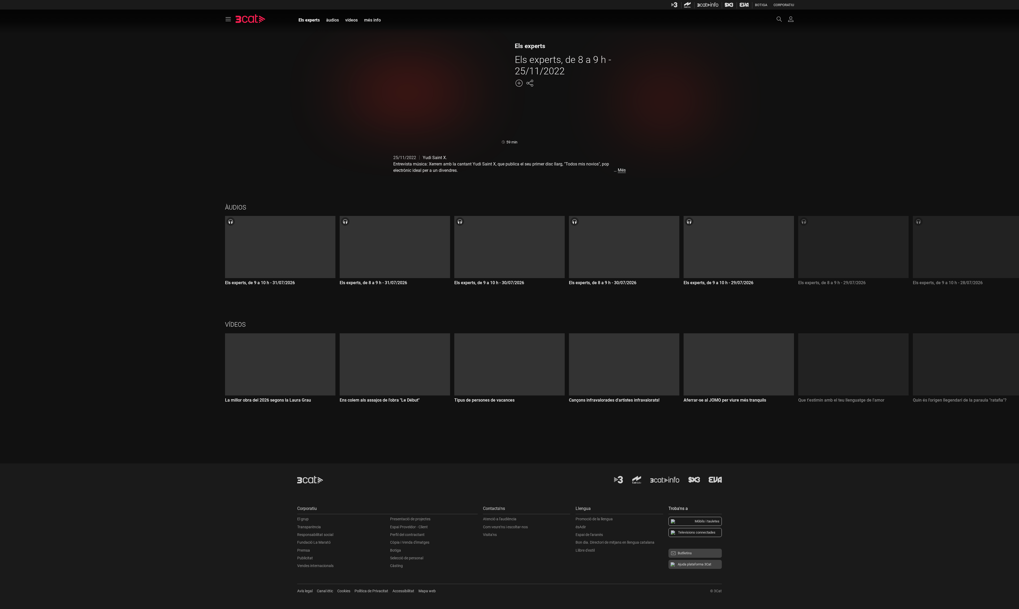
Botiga (761, 5)
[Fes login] (791, 19)
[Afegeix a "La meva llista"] (519, 83)
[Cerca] (782, 19)
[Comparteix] (529, 83)
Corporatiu (784, 5)
